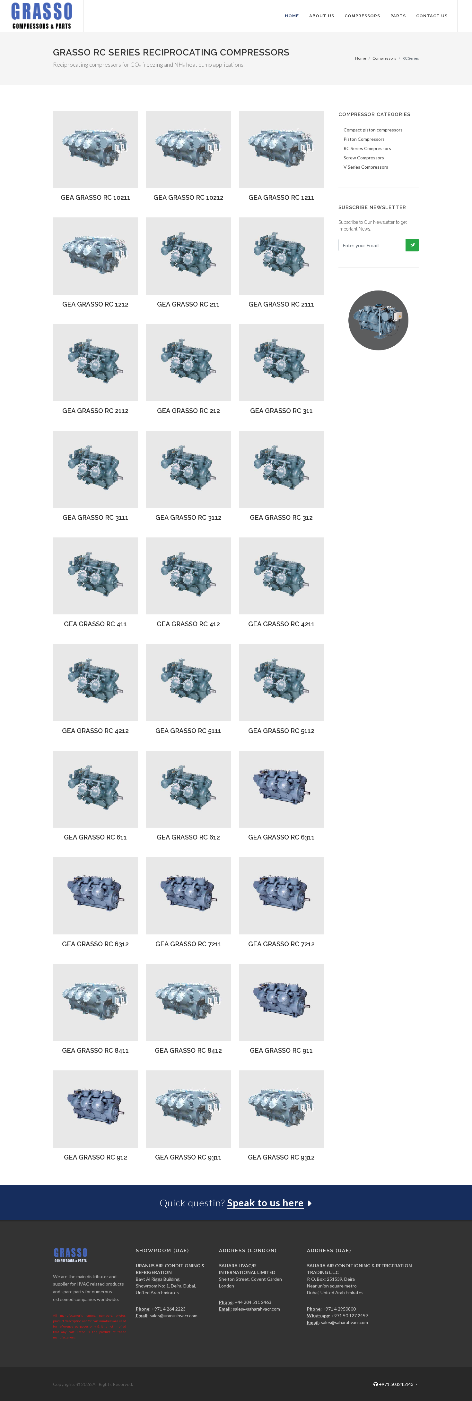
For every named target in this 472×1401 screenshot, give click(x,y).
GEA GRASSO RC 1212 (95, 304)
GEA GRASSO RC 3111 (95, 517)
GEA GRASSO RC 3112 (188, 517)
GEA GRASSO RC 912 (95, 1157)
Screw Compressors (364, 157)
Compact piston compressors (373, 129)
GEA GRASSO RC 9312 (281, 1157)
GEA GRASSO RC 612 (188, 837)
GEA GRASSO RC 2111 (281, 304)
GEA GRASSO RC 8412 (188, 1050)
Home (360, 58)
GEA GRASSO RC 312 (281, 517)
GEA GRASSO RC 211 (188, 304)
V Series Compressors (366, 167)
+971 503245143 (397, 1384)
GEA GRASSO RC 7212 (281, 944)
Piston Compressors (364, 139)
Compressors (384, 58)
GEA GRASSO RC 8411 (95, 1050)
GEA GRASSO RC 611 (95, 837)
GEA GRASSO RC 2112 (95, 411)
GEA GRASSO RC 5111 (188, 731)
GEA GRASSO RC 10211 (95, 197)
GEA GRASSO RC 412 (188, 624)
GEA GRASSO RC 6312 (95, 944)
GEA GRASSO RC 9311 (188, 1157)
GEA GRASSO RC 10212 (188, 197)
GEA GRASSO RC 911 (281, 1050)
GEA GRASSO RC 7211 (188, 944)
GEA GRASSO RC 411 (95, 624)
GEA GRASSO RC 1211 (281, 197)
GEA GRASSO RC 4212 (95, 731)
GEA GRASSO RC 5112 (281, 731)
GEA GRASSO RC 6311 (281, 837)
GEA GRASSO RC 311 (281, 411)
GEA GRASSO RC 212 (188, 411)
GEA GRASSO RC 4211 (281, 624)
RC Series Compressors (367, 148)
